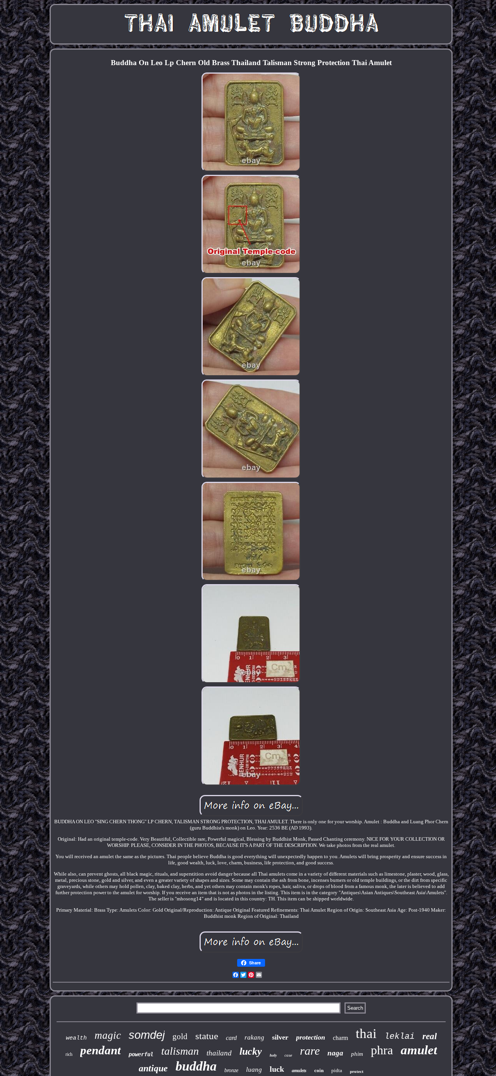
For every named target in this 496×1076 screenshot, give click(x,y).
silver (280, 1037)
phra (382, 1050)
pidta (336, 1070)
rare (310, 1050)
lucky (250, 1051)
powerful (141, 1054)
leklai (399, 1037)
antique (153, 1068)
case (288, 1055)
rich (68, 1054)
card (231, 1038)
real (429, 1036)
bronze (231, 1070)
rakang (254, 1037)
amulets (299, 1070)
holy (273, 1055)
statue (206, 1036)
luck (277, 1069)
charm (340, 1038)
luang (254, 1069)
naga (335, 1053)
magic (108, 1035)
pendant (100, 1050)
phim (357, 1054)
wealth (76, 1038)
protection (310, 1037)
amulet (419, 1050)
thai (366, 1033)
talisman (180, 1051)
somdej (147, 1035)
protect (356, 1071)
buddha (196, 1066)
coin (319, 1070)
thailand (219, 1053)
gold (180, 1036)
